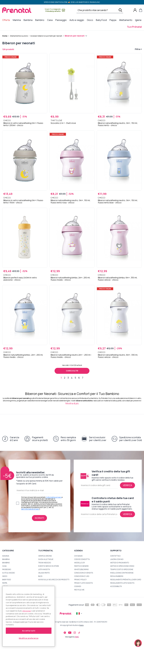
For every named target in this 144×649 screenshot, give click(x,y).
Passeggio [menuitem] (61, 20)
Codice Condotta (82, 559)
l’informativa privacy (54, 497)
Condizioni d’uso (81, 576)
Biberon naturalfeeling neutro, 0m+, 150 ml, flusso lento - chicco (118, 124)
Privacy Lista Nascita (83, 583)
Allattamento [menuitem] (126, 20)
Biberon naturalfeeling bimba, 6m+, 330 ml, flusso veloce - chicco (117, 278)
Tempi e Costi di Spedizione (121, 569)
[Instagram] (75, 633)
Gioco (4, 576)
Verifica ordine (45, 556)
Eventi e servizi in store (48, 566)
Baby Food (6, 579)
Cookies (77, 586)
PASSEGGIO (6, 569)
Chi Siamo (78, 556)
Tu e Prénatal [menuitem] (135, 26)
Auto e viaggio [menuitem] (77, 20)
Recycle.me (79, 590)
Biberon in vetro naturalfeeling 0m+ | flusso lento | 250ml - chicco (23, 124)
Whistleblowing (81, 569)
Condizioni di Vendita (83, 573)
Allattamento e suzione (19, 36)
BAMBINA (6, 559)
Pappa (4, 583)
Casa (4, 566)
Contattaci (115, 556)
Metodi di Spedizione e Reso (122, 566)
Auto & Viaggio (8, 573)
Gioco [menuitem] (90, 20)
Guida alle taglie (45, 559)
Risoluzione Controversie (121, 573)
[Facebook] (65, 633)
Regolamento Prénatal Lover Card (125, 579)
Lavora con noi (116, 559)
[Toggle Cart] (140, 10)
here (81, 625)
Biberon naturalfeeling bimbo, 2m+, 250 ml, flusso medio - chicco (23, 356)
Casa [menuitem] (50, 20)
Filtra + (138, 49)
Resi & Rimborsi (116, 576)
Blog (40, 576)
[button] (138, 643)
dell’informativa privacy (30, 509)
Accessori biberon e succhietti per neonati (46, 36)
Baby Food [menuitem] (102, 20)
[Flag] (79, 613)
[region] (28, 616)
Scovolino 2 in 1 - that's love (63, 123)
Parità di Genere (81, 566)
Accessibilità (116, 586)
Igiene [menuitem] (139, 20)
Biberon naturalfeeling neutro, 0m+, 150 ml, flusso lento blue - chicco (118, 201)
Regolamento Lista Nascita (122, 583)
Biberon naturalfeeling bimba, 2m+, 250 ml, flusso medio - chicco (70, 278)
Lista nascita (44, 569)
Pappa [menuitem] (113, 20)
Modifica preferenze (28, 638)
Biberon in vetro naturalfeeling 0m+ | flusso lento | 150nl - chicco (23, 201)
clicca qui (26, 611)
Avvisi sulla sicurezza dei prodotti (53, 579)
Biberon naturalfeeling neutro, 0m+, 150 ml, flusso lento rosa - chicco (70, 201)
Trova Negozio (44, 562)
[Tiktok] (79, 633)
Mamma (5, 556)
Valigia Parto (44, 573)
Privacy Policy (80, 579)
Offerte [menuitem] (6, 20)
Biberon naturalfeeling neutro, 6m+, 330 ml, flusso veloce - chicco (118, 356)
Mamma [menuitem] (17, 20)
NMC (77, 637)
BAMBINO (6, 562)
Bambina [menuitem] (29, 20)
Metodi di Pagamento (119, 562)
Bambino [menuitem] (40, 20)
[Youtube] (69, 633)
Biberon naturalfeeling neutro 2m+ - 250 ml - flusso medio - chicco (71, 356)
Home (4, 36)
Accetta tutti (28, 630)
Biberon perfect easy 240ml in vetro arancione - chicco (20, 278)
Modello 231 (79, 562)
